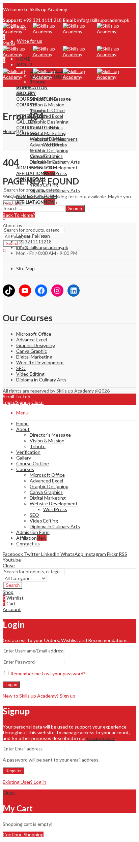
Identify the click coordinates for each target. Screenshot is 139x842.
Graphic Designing (35, 345)
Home (9, 131)
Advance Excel (31, 339)
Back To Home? (19, 215)
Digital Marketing (34, 357)
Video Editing (30, 374)
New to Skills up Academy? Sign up (39, 696)
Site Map (25, 268)
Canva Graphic (31, 351)
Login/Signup (16, 402)
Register (13, 770)
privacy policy (101, 738)
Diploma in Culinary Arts (41, 379)
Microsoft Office (33, 334)
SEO (21, 368)
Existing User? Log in (24, 782)
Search (75, 208)
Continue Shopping (23, 834)
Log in (11, 684)
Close (37, 402)
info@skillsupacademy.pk (42, 247)
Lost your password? (63, 673)
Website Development (40, 362)
